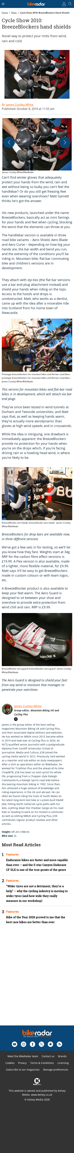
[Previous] (9, 142)
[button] (37, 146)
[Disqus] (37, 980)
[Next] (64, 142)
